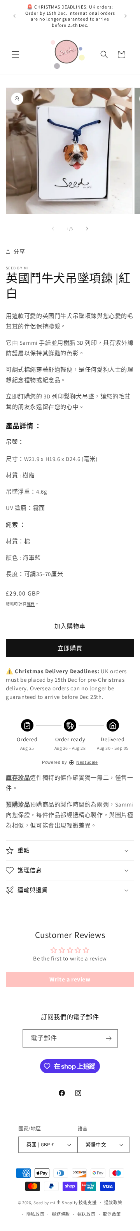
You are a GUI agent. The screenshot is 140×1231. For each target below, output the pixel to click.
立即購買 (70, 648)
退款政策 (113, 1202)
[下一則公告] (125, 15)
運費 (31, 603)
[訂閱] (108, 1038)
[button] (15, 54)
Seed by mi (44, 1202)
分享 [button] (19, 251)
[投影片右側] (87, 228)
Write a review (69, 979)
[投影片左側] (52, 228)
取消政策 (112, 1214)
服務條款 (61, 1214)
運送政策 (86, 1214)
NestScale (87, 762)
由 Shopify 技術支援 (76, 1202)
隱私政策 (35, 1214)
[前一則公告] (14, 15)
